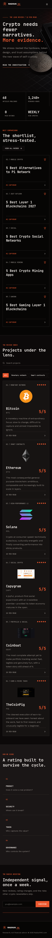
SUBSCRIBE (42, 904)
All (5, 375)
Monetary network (18, 375)
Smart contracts (38, 375)
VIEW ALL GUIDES (12, 148)
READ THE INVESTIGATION (14, 65)
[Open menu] (47, 4)
